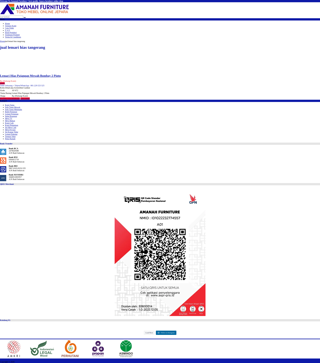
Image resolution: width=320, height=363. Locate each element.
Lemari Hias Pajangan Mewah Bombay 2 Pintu (30, 75)
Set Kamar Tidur (11, 132)
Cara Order (9, 28)
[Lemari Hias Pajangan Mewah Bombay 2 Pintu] (7, 70)
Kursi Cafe (9, 123)
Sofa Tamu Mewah (12, 107)
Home (7, 23)
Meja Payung (10, 130)
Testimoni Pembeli (12, 35)
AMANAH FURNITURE (25, 362)
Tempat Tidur (10, 136)
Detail (2, 83)
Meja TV (8, 118)
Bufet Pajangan (11, 112)
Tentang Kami (10, 26)
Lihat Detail (25, 98)
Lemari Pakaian (11, 134)
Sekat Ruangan (11, 116)
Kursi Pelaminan (11, 125)
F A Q (7, 30)
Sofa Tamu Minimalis (13, 109)
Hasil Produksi (11, 32)
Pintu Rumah (10, 139)
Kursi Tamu (9, 105)
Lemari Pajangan (11, 114)
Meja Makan (10, 121)
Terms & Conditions (13, 37)
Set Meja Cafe (10, 127)
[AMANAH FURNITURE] (34, 14)
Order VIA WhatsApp (11, 98)
